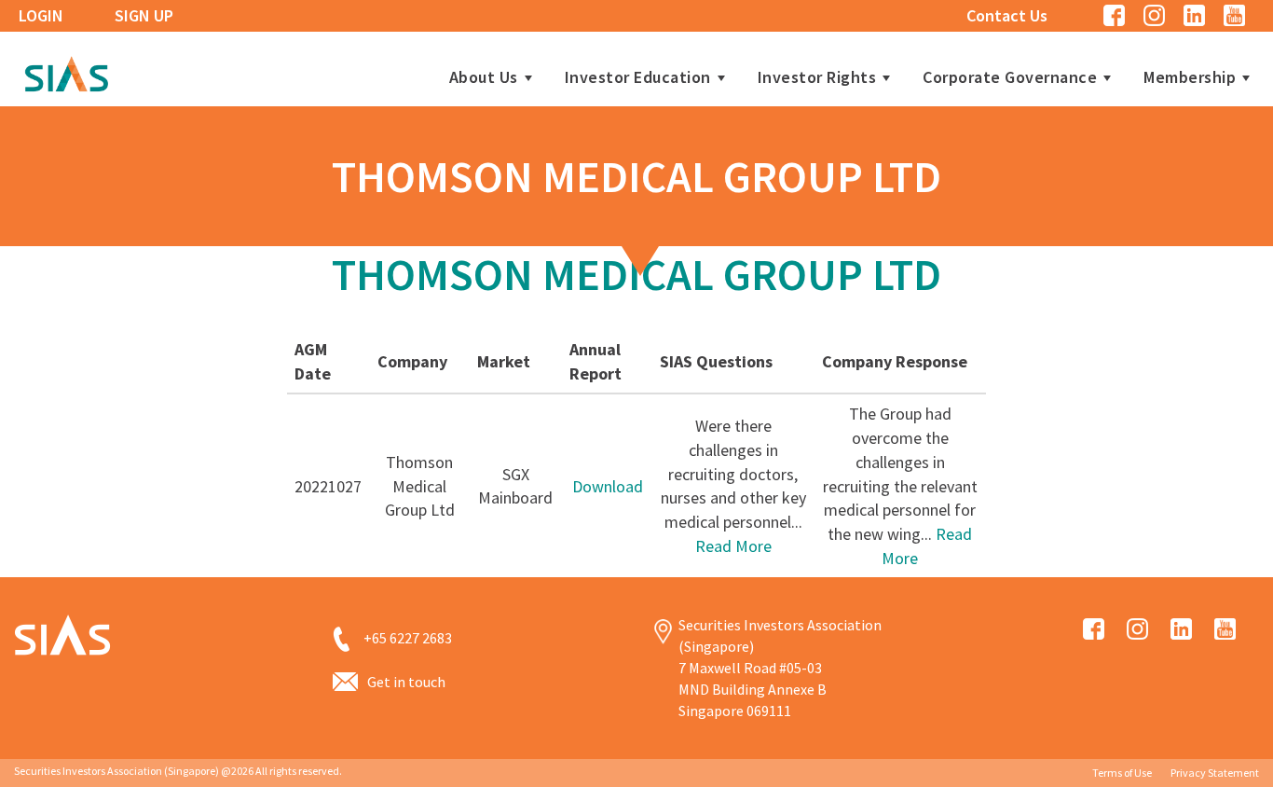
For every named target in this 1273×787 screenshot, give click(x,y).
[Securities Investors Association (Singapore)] (66, 71)
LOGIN (41, 15)
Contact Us (1006, 15)
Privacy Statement (1214, 773)
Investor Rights (817, 77)
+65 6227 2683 (407, 637)
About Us (483, 77)
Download (607, 486)
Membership (1189, 77)
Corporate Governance (1010, 77)
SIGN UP (144, 15)
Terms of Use (1122, 773)
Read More (733, 546)
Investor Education (638, 77)
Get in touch (406, 681)
